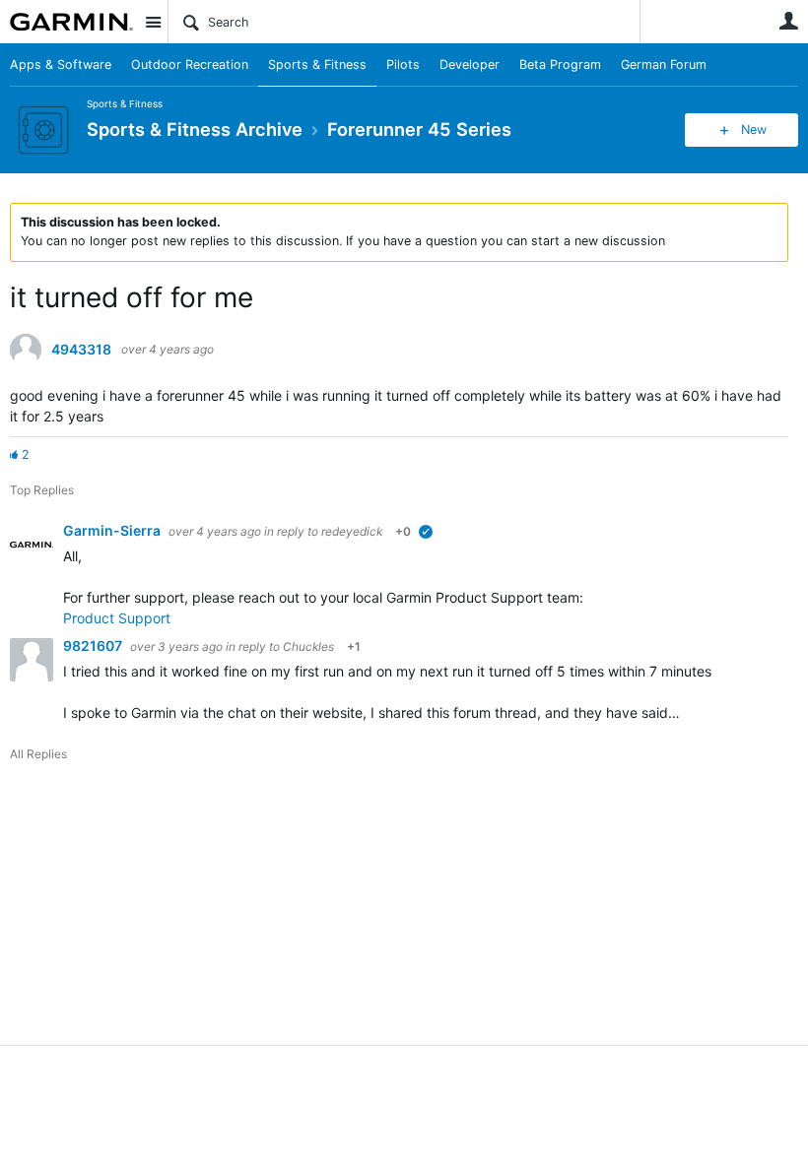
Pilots (403, 64)
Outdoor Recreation (189, 64)
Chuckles (308, 646)
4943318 (81, 349)
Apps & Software (60, 64)
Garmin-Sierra (113, 530)
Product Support (116, 618)
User (788, 21)
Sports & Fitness (317, 64)
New (754, 129)
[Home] (71, 22)
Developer (469, 64)
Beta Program (560, 64)
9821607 (94, 645)
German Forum (664, 64)
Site (153, 21)
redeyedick (351, 531)
